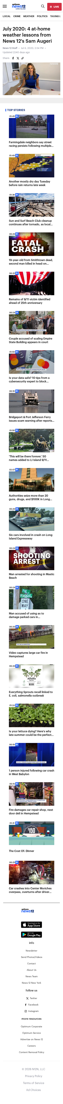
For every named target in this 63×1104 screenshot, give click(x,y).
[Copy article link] (22, 58)
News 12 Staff (10, 48)
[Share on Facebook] (13, 58)
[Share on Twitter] (17, 58)
